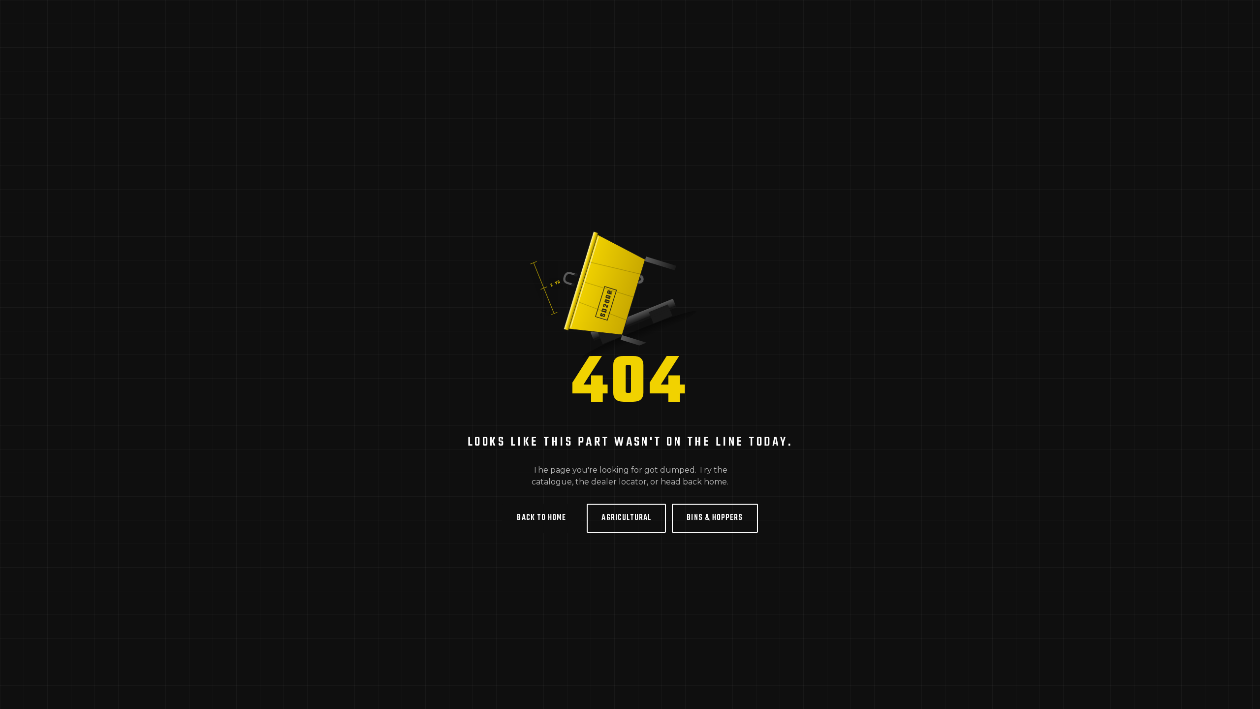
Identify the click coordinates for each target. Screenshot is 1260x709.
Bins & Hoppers (715, 518)
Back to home (541, 518)
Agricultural (626, 518)
